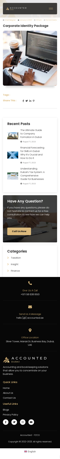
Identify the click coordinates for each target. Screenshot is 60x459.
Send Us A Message (30, 314)
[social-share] (23, 100)
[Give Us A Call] (30, 283)
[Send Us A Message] (30, 307)
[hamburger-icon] (51, 9)
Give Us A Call (30, 290)
